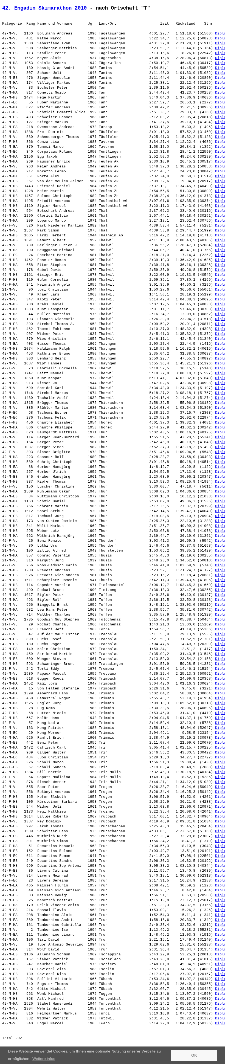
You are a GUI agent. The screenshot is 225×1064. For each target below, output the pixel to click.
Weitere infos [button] (43, 1058)
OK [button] (194, 1055)
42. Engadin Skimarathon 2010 (44, 8)
